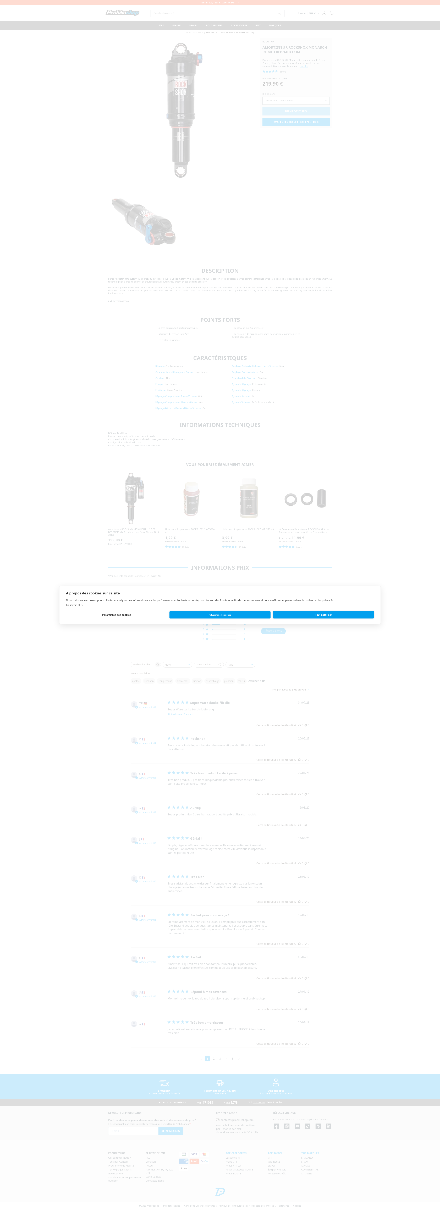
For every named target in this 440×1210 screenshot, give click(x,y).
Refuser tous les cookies (220, 615)
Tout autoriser (323, 614)
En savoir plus (74, 605)
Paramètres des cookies (116, 614)
